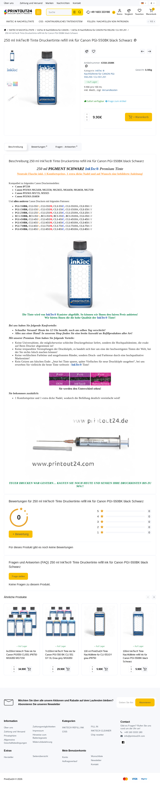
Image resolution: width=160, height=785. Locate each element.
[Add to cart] (29, 669)
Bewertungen (39, 146)
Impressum (38, 730)
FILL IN (94, 726)
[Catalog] (38, 12)
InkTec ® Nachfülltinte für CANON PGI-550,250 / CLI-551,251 (99, 73)
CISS (64, 731)
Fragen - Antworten (66, 146)
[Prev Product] (142, 51)
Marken (50, 3)
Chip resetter (97, 734)
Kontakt (77, 3)
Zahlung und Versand (31, 3)
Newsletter (96, 760)
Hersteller (8, 757)
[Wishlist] (93, 51)
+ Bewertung (21, 534)
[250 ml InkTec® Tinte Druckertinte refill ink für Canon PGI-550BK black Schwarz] (47, 78)
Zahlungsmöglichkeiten (44, 726)
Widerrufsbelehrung (42, 742)
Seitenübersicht (40, 756)
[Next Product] (149, 51)
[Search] (79, 12)
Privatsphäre (10, 735)
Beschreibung (15, 146)
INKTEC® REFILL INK (73, 727)
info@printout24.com (134, 736)
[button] (148, 597)
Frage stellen (18, 576)
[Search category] (74, 12)
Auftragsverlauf (69, 761)
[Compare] (86, 51)
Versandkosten (110, 90)
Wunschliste (97, 756)
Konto (65, 757)
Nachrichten (63, 3)
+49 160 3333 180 (133, 732)
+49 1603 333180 (100, 12)
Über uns (9, 3)
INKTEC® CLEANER (101, 730)
